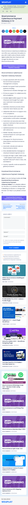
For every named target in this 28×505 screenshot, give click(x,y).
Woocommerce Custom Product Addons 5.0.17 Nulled (12, 469)
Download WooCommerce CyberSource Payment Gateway (12, 259)
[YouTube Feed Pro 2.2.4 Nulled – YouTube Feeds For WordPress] (14, 355)
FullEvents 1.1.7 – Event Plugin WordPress (11, 321)
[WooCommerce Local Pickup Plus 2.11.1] (14, 400)
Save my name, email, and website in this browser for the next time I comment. (13, 241)
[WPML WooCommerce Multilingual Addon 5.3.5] (14, 270)
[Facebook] (3, 11)
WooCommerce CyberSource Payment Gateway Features (12, 255)
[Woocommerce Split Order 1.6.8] (14, 441)
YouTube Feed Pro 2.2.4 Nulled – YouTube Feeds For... (12, 363)
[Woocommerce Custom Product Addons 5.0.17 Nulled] (14, 460)
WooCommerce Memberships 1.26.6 (13, 429)
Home (4, 6)
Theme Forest (6, 324)
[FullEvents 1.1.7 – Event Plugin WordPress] (14, 313)
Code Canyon (6, 391)
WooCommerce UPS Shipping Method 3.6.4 (11, 490)
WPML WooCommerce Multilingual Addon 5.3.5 (13, 278)
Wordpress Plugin (11, 6)
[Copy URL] (24, 31)
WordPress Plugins (7, 345)
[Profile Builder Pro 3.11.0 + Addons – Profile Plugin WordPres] (14, 291)
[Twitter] (10, 11)
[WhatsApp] (14, 31)
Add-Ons (4, 281)
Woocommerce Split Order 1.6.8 (12, 449)
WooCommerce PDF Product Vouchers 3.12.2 (20, 207)
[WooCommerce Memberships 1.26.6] (14, 422)
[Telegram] (21, 31)
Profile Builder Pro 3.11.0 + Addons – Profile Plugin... (13, 300)
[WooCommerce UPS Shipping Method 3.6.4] (14, 482)
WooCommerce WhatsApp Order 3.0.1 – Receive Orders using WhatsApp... (13, 387)
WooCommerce (21, 6)
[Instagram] (7, 11)
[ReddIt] (17, 31)
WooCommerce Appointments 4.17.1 (7, 207)
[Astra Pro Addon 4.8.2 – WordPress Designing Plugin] (14, 334)
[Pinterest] (10, 31)
